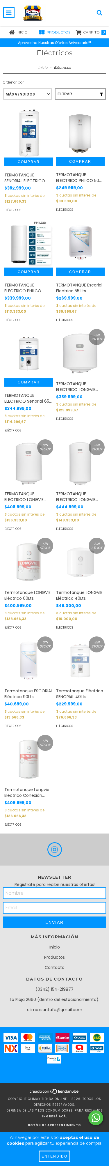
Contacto (55, 967)
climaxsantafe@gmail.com (54, 1010)
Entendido (54, 1156)
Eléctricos (13, 210)
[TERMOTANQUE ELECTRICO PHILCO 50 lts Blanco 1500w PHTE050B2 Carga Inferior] (80, 133)
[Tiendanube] (54, 1093)
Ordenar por (13, 82)
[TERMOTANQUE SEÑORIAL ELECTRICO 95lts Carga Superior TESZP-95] (28, 133)
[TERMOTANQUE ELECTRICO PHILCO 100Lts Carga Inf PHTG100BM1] (28, 243)
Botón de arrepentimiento (54, 1125)
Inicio (43, 67)
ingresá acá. (54, 1116)
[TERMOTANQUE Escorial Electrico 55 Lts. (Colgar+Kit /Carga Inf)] (80, 243)
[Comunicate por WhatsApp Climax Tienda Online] (95, 1117)
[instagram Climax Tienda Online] (54, 849)
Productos (54, 957)
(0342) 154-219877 (54, 989)
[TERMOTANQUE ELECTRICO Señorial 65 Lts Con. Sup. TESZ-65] (28, 353)
